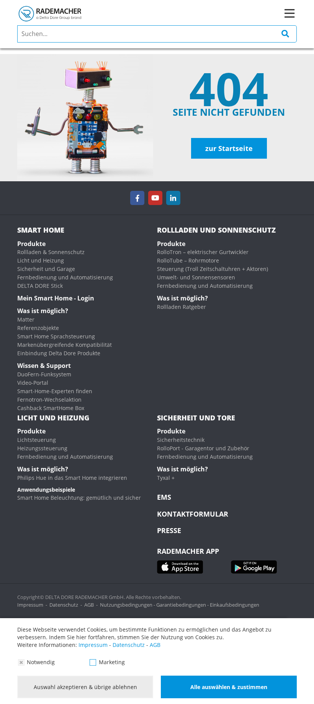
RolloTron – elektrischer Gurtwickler (203, 252)
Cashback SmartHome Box (50, 408)
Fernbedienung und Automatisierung (65, 277)
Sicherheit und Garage (46, 268)
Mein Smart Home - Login (55, 298)
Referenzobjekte (38, 327)
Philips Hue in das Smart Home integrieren (72, 477)
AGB (89, 604)
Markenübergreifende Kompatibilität (64, 344)
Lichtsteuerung (36, 439)
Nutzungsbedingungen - (128, 604)
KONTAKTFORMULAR (192, 514)
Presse (169, 530)
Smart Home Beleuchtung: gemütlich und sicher (79, 497)
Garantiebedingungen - (183, 604)
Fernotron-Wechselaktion (49, 399)
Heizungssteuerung (42, 448)
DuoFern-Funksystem (44, 374)
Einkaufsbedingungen (234, 604)
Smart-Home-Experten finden (54, 391)
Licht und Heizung (40, 260)
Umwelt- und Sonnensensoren (196, 277)
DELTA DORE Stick (40, 285)
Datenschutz (63, 604)
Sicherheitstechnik (180, 439)
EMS (164, 497)
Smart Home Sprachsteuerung (56, 336)
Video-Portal (32, 382)
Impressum (30, 604)
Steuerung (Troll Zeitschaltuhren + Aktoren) (212, 268)
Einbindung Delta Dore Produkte (58, 353)
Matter (25, 319)
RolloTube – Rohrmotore (188, 260)
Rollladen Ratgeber (181, 306)
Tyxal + (166, 477)
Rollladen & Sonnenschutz (51, 252)
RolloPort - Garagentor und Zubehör (203, 448)
